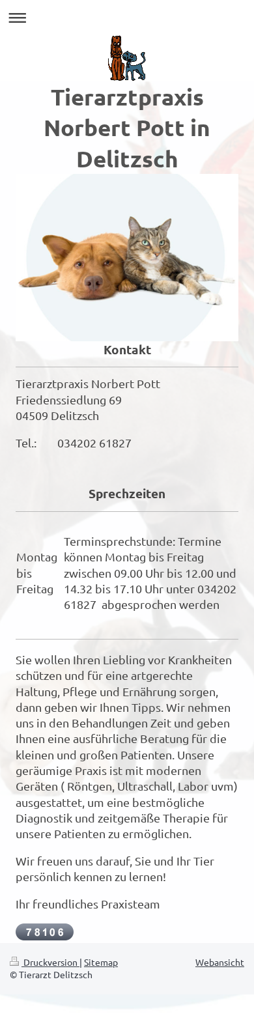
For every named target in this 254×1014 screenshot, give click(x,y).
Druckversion (50, 962)
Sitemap (101, 962)
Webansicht (219, 962)
